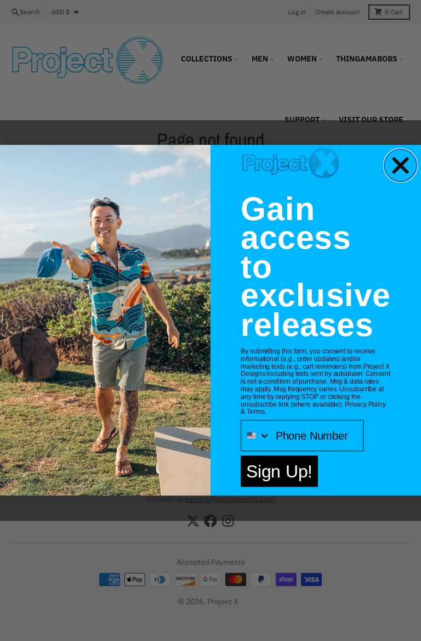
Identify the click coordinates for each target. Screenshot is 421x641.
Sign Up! (279, 471)
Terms (255, 412)
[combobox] (255, 436)
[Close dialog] (400, 165)
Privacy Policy (365, 404)
